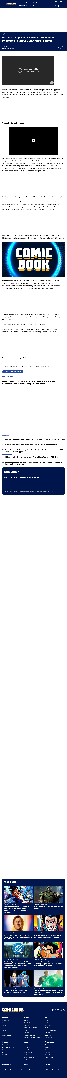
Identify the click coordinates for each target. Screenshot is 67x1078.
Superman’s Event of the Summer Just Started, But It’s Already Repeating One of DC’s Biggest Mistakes (16, 909)
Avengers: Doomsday (29, 1035)
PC (3, 1057)
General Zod (25, 366)
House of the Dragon (50, 1030)
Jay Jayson (6, 46)
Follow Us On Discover (12, 371)
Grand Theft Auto (50, 1057)
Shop (26, 1064)
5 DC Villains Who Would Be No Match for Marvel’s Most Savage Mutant (48, 936)
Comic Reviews (6, 1023)
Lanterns (47, 1032)
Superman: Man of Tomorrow (32, 1037)
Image (4, 1030)
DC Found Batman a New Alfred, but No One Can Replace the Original (17, 991)
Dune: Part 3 (27, 1032)
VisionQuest (48, 1037)
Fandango (21, 163)
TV (33, 3)
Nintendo (4, 1050)
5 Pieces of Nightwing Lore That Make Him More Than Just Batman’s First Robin (35, 439)
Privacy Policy (51, 491)
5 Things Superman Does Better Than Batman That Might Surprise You (31, 445)
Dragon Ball (27, 1047)
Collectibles (23, 5)
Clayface (26, 1030)
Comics (22, 3)
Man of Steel (32, 366)
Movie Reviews (28, 1023)
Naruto (25, 1055)
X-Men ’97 (48, 1027)
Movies (28, 3)
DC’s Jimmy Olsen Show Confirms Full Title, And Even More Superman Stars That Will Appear (18, 937)
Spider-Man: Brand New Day (31, 1027)
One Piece (26, 1060)
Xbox (3, 1052)
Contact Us (9, 1069)
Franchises (49, 1042)
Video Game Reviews (8, 1047)
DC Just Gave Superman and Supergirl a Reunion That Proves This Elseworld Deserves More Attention (33, 463)
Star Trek (47, 1052)
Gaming (38, 3)
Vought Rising (49, 1035)
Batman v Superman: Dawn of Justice (12, 366)
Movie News (27, 1020)
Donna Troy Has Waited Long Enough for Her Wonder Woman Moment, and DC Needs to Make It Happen (34, 451)
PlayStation (5, 1055)
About (28, 1069)
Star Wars (47, 1050)
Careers (35, 1069)
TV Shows (7, 933)
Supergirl (26, 1025)
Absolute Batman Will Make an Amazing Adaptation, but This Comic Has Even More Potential (48, 964)
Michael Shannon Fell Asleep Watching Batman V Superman (35, 331)
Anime (45, 3)
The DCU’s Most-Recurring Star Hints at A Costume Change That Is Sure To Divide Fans (48, 992)
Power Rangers (49, 1055)
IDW (3, 1032)
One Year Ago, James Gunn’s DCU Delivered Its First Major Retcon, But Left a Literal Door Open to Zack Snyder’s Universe (17, 965)
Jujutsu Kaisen (28, 1052)
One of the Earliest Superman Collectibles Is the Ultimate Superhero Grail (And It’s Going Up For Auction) (28, 382)
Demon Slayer (27, 1050)
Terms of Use (35, 491)
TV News (47, 1020)
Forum (31, 5)
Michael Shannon (40, 366)
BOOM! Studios (6, 1035)
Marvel (4, 1025)
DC (3, 34)
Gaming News (6, 1045)
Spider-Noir (48, 1025)
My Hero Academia (29, 1057)
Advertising (19, 1069)
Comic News (5, 1020)
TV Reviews (48, 1023)
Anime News (27, 1045)
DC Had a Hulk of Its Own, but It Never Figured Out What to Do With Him (31, 457)
